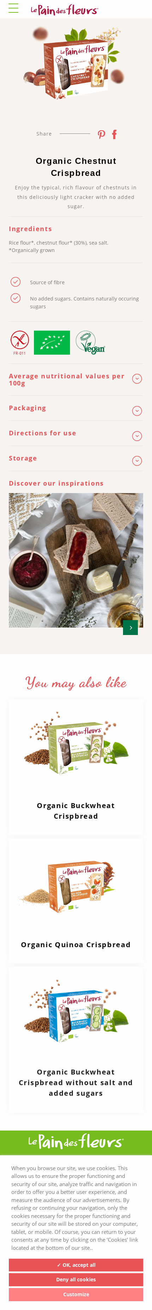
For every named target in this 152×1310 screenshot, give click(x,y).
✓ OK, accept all (76, 1265)
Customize (76, 1294)
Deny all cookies (76, 1279)
